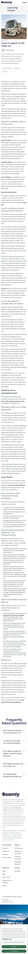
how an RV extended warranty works (13, 401)
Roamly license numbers (7, 902)
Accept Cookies (14, 951)
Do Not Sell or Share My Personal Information (14, 942)
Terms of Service (6, 900)
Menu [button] (25, 2)
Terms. (10, 939)
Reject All (14, 946)
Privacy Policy (5, 899)
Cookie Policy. (5, 939)
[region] (14, 939)
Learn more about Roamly (16, 485)
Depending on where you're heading (13, 615)
